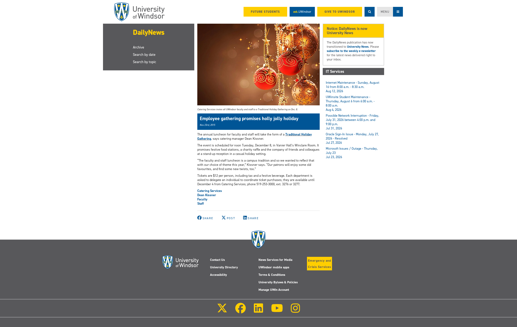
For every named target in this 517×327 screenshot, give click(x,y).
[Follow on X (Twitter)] (222, 311)
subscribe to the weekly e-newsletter (351, 51)
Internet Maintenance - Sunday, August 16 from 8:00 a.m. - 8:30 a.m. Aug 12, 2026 (352, 86)
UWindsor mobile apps (273, 267)
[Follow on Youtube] (277, 311)
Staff (200, 203)
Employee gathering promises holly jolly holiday (249, 118)
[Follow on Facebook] (240, 311)
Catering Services (209, 191)
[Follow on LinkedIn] (258, 311)
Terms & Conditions (271, 275)
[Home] (139, 11)
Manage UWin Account (273, 290)
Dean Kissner (206, 195)
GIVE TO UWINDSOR (340, 12)
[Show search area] (370, 12)
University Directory (224, 267)
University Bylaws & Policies (278, 282)
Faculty (202, 199)
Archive (138, 47)
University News (358, 46)
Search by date (144, 54)
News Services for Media (275, 260)
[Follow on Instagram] (295, 311)
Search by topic (144, 61)
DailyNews (149, 32)
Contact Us (217, 260)
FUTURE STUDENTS (265, 12)
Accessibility (218, 275)
